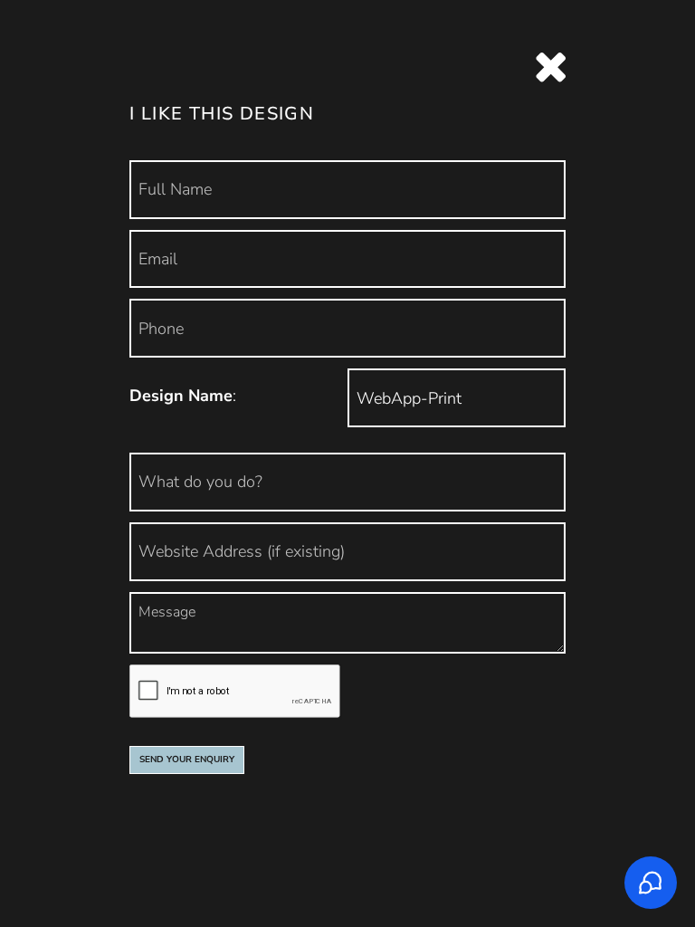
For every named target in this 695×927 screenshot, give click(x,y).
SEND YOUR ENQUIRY (186, 759)
